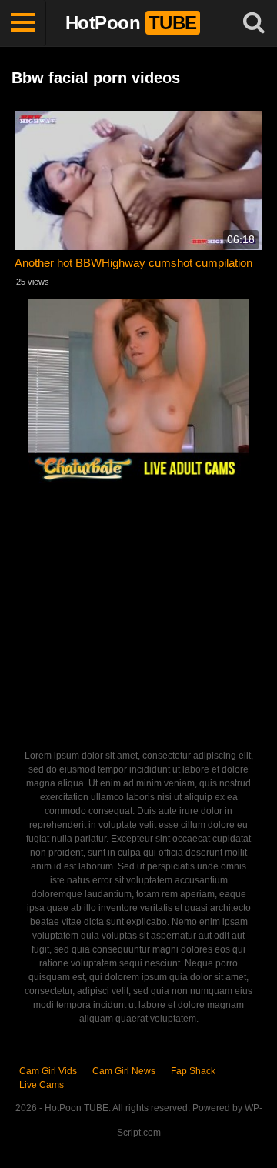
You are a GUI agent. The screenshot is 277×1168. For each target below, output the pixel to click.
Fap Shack (193, 1071)
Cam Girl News (123, 1071)
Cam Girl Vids (48, 1071)
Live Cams (41, 1085)
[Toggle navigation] (23, 23)
